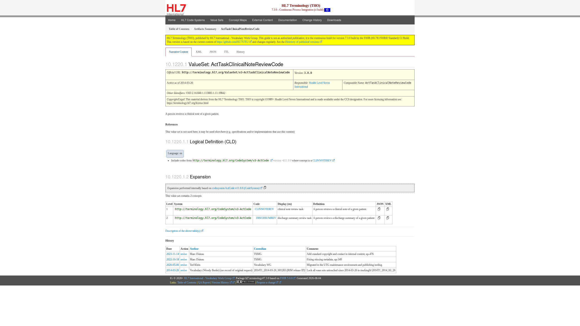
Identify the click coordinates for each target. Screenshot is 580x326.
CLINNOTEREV (322, 160)
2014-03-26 (172, 270)
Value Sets (216, 20)
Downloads (334, 20)
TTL (226, 51)
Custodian (260, 248)
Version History (221, 282)
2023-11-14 (172, 254)
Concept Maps (238, 20)
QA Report (204, 282)
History (241, 51)
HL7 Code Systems (193, 20)
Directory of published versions (302, 41)
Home (172, 20)
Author (194, 248)
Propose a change (266, 282)
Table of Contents (186, 282)
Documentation (287, 20)
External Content (262, 20)
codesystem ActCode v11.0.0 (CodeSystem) (235, 188)
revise (184, 254)
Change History (312, 20)
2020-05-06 (172, 264)
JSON (213, 51)
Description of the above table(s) (182, 231)
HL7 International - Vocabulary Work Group (208, 278)
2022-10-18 (172, 259)
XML (199, 51)
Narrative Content (178, 51)
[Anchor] (287, 63)
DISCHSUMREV (266, 218)
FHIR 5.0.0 (286, 278)
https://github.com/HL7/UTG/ (233, 41)
